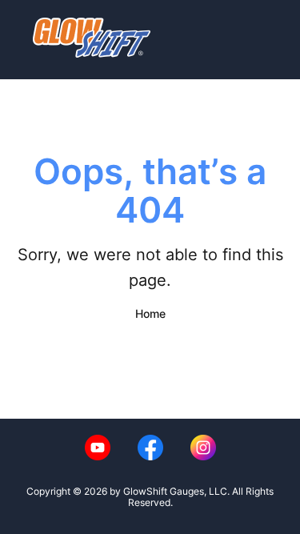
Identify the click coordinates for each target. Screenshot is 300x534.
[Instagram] (203, 447)
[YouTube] (97, 447)
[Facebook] (150, 447)
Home (150, 313)
